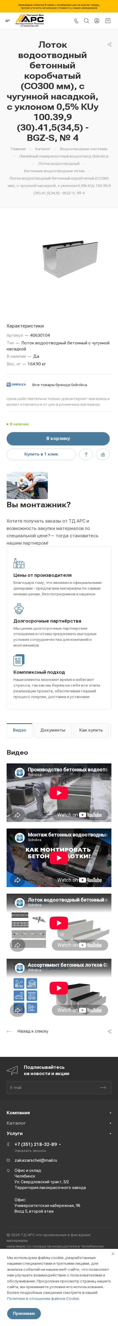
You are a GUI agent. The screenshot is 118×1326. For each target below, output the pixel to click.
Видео (19, 730)
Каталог (16, 1123)
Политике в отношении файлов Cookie (43, 1298)
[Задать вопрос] (86, 454)
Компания (18, 1112)
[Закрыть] (113, 1254)
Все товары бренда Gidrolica (59, 385)
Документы (52, 730)
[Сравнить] (103, 454)
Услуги (15, 1133)
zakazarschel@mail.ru (36, 1160)
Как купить (91, 730)
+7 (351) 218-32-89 (36, 1144)
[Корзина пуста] (108, 20)
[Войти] (96, 20)
